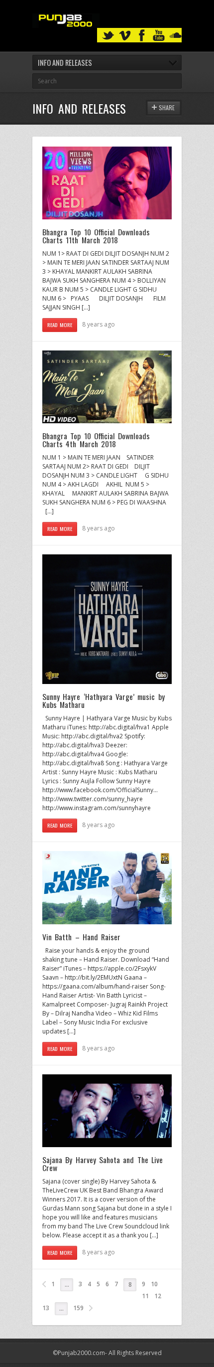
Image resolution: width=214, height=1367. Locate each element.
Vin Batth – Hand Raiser (81, 937)
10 (154, 1284)
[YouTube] (159, 35)
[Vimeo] (125, 35)
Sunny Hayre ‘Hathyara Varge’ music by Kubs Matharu (103, 700)
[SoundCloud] (176, 35)
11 (145, 1296)
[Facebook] (142, 35)
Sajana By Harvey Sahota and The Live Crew (102, 1164)
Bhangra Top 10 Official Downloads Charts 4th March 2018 (96, 440)
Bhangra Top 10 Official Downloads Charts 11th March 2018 (96, 236)
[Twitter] (108, 35)
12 (157, 1296)
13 (45, 1308)
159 (78, 1308)
